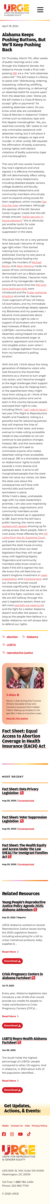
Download (11, 961)
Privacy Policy (39, 1125)
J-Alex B (12, 695)
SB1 (14, 73)
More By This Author (17, 718)
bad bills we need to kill (29, 605)
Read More (9, 951)
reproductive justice (20, 652)
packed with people (14, 526)
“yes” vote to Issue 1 (34, 409)
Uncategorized (26, 800)
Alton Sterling (25, 266)
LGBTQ (11, 644)
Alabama (32, 636)
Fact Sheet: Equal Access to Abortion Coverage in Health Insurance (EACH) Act (24, 738)
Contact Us (17, 1125)
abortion (12, 636)
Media (5, 1125)
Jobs (27, 1125)
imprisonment (32, 579)
